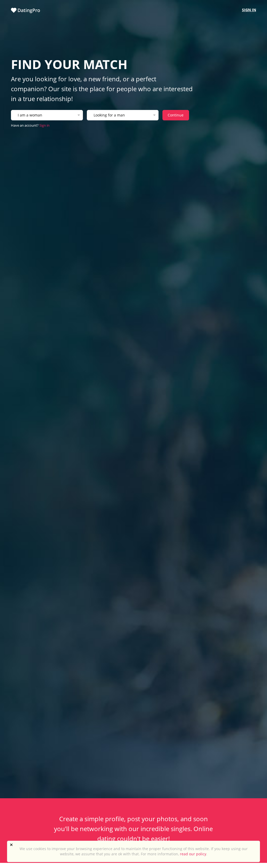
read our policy (193, 853)
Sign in (249, 9)
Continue (176, 115)
